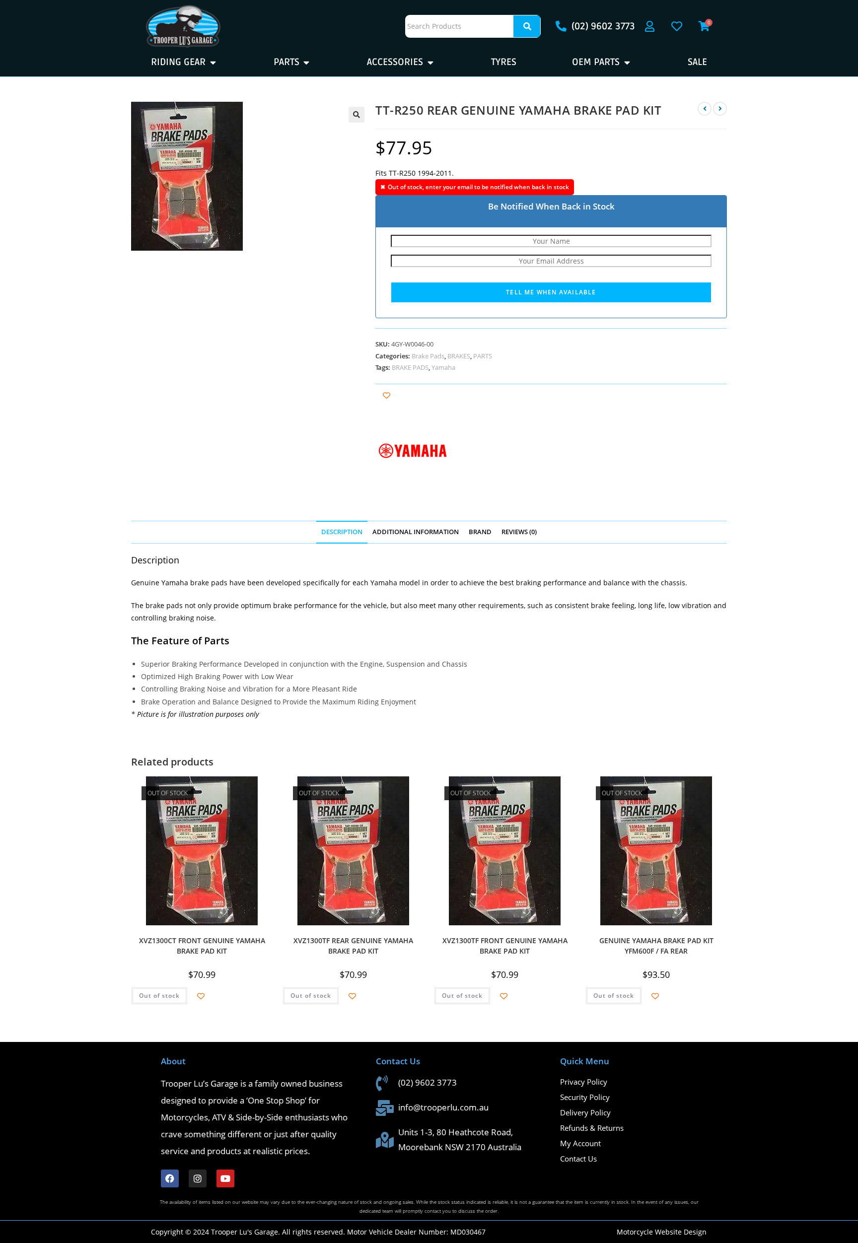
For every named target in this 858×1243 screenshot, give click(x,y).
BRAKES (458, 355)
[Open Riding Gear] (212, 62)
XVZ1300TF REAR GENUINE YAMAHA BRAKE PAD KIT (353, 945)
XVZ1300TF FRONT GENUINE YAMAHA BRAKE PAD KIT (505, 945)
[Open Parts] (306, 62)
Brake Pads (428, 355)
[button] (356, 115)
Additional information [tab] (415, 532)
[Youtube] (225, 1178)
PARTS (482, 355)
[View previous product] (705, 109)
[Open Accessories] (430, 62)
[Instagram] (198, 1178)
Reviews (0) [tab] (519, 532)
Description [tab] (341, 532)
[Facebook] (170, 1178)
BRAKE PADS (410, 367)
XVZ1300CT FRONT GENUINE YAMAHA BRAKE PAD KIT (202, 945)
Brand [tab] (480, 532)
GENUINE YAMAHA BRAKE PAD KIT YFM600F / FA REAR (656, 945)
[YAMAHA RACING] (412, 451)
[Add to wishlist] (386, 395)
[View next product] (720, 109)
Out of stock (159, 995)
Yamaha (443, 367)
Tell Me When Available (551, 292)
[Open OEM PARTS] (627, 62)
